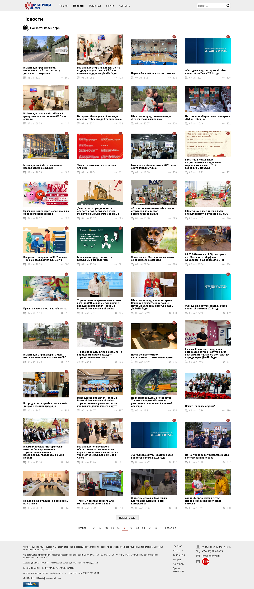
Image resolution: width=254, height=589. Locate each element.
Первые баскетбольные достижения (153, 73)
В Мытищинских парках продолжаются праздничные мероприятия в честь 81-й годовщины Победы (203, 163)
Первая (82, 528)
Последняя (169, 528)
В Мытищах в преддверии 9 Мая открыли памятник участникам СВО (206, 212)
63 (137, 528)
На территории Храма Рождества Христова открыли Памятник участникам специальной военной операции (151, 401)
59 (112, 528)
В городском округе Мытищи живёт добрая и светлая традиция (45, 404)
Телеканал (95, 5)
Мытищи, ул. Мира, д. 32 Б (216, 547)
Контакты (124, 5)
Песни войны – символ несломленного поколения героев (152, 356)
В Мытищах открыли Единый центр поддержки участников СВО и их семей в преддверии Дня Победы (98, 70)
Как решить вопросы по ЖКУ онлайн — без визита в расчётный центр (45, 258)
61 (125, 528)
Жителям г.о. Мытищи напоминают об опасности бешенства (152, 258)
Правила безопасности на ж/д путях (45, 308)
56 (93, 528)
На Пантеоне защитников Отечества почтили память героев (207, 456)
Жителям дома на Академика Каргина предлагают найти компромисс (149, 501)
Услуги (110, 5)
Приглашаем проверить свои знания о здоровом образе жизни (46, 212)
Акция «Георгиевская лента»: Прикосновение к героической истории (203, 501)
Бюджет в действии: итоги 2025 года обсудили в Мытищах (153, 166)
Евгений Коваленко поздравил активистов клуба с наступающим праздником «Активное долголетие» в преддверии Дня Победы (207, 353)
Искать (228, 5)
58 (106, 528)
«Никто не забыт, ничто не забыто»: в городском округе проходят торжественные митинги (99, 355)
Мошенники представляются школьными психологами (94, 258)
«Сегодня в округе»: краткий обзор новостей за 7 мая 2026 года (206, 72)
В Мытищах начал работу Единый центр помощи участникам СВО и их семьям (44, 116)
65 (149, 528)
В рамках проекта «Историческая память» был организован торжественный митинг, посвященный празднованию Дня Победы (43, 452)
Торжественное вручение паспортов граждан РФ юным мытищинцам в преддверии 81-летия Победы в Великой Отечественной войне (99, 304)
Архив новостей (178, 570)
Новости (78, 5)
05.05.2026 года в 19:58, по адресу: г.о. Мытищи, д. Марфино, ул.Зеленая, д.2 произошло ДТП (205, 257)
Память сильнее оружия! (200, 406)
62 (131, 528)
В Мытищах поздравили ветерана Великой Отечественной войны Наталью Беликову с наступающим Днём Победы (152, 304)
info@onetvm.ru (56, 573)
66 (156, 528)
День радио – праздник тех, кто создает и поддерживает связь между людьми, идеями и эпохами (98, 211)
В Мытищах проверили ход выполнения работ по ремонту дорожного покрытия (41, 70)
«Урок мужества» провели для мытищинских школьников (95, 502)
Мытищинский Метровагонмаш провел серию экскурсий (42, 166)
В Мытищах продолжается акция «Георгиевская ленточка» (151, 117)
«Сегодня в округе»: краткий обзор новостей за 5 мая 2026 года (152, 456)
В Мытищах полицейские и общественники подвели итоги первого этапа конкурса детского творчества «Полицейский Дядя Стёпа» (97, 452)
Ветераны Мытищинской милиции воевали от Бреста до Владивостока (99, 117)
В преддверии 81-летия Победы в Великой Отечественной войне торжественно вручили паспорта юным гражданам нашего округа (97, 401)
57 (100, 528)
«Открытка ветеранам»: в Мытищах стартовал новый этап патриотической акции (152, 211)
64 (143, 528)
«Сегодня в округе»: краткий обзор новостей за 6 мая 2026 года (206, 307)
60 (118, 528)
